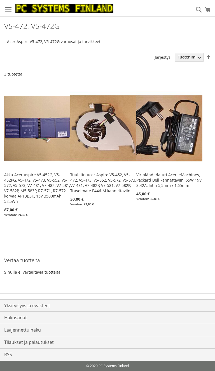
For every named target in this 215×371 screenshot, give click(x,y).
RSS (8, 354)
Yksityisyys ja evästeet (27, 305)
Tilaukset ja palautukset (29, 342)
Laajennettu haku (22, 330)
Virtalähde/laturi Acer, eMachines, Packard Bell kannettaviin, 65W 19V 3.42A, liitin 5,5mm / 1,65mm (169, 180)
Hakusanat (15, 317)
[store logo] (64, 8)
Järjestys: (163, 57)
